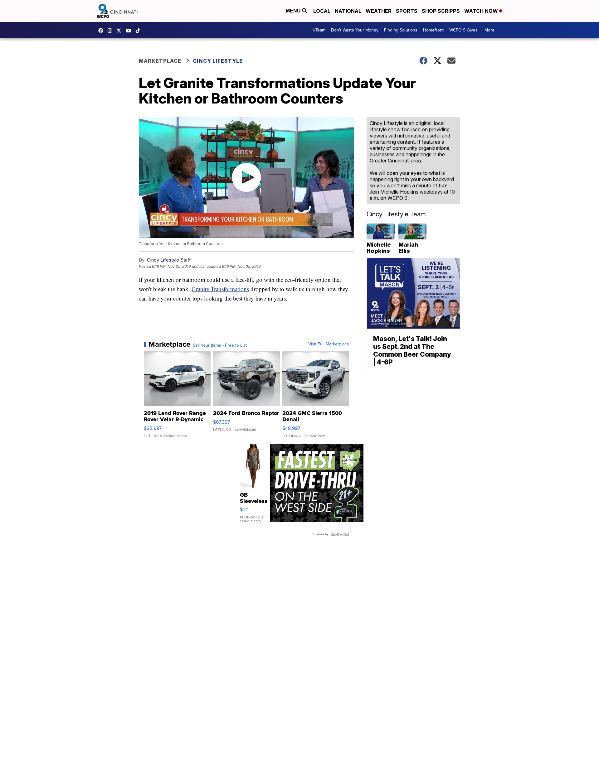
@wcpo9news (139, 30)
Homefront (433, 30)
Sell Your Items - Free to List (220, 345)
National (348, 11)
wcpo (120, 30)
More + (491, 30)
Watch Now (481, 11)
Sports (406, 11)
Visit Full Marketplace (328, 344)
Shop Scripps (441, 11)
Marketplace (160, 61)
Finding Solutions (400, 30)
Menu (294, 10)
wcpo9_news (111, 30)
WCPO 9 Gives (463, 30)
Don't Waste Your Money (354, 30)
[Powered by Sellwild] (340, 534)
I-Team (319, 30)
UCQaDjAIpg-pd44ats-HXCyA (130, 30)
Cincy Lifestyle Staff (169, 260)
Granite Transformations (220, 289)
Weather (379, 11)
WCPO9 (102, 30)
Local (321, 11)
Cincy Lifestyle (218, 61)
